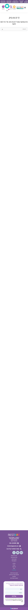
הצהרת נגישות (14, 555)
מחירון (14, 563)
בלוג (14, 568)
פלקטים (14, 576)
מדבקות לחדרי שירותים (14, 574)
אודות (14, 565)
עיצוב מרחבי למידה (14, 573)
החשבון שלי (14, 560)
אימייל (20, 592)
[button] (25, 7)
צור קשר (14, 566)
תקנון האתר (14, 559)
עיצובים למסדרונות (14, 578)
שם (21, 589)
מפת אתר (14, 570)
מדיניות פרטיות (14, 557)
